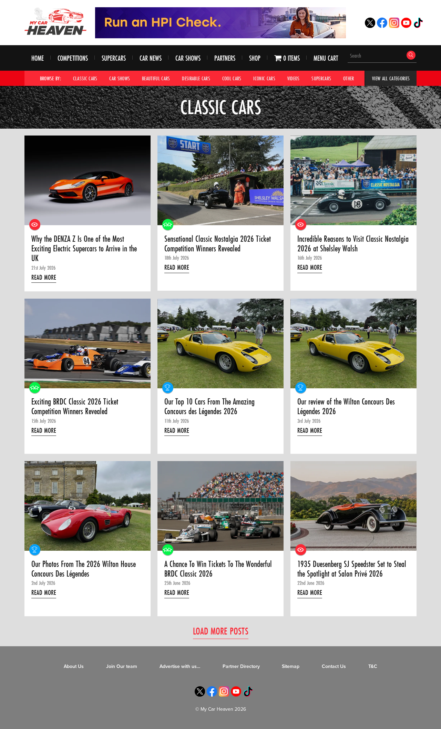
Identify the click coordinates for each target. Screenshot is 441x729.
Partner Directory (241, 666)
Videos (293, 78)
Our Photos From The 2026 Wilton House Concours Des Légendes (83, 569)
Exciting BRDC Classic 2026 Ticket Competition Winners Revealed (74, 407)
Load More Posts (220, 631)
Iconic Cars (264, 78)
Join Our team (121, 666)
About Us (74, 666)
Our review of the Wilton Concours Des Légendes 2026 (346, 407)
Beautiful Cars (156, 78)
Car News (151, 58)
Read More (43, 277)
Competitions (73, 58)
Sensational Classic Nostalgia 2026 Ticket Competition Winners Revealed (217, 244)
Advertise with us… (180, 666)
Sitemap (290, 666)
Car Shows (188, 58)
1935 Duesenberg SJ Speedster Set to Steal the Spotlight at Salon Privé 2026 (351, 569)
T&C (372, 666)
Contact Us (334, 666)
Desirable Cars (196, 78)
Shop (254, 58)
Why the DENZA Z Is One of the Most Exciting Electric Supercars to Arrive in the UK (84, 248)
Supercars (114, 58)
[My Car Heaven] (55, 21)
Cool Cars (232, 78)
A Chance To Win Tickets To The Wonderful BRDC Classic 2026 (218, 569)
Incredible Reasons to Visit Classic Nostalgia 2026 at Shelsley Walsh (353, 244)
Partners (224, 58)
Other (348, 78)
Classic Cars (85, 78)
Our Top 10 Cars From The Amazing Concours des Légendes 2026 (209, 407)
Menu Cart (326, 58)
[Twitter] (370, 26)
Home (37, 58)
